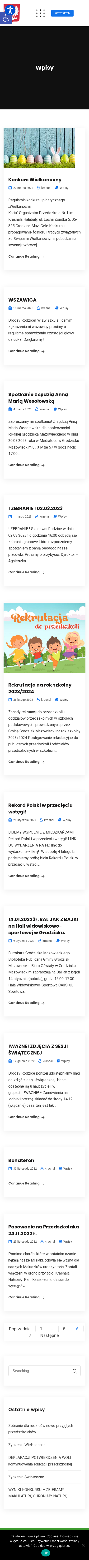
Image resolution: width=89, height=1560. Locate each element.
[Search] (72, 1371)
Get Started (62, 13)
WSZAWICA (22, 300)
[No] (83, 1545)
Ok (46, 1553)
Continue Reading (24, 256)
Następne (49, 1335)
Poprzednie (20, 1328)
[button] (6, 18)
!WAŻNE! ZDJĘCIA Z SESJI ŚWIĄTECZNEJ (38, 1049)
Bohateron (21, 1160)
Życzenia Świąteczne (26, 1477)
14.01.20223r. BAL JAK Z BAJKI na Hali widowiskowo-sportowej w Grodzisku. (43, 926)
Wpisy (64, 188)
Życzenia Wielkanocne (27, 1445)
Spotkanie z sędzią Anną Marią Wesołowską (38, 397)
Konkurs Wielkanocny (35, 179)
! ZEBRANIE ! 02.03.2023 (35, 508)
